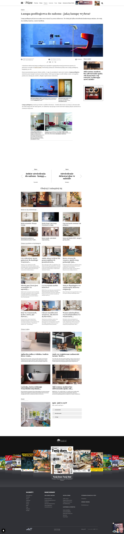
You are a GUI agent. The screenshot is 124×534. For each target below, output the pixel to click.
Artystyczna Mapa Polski (68, 3)
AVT (94, 529)
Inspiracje (28, 500)
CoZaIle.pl (47, 502)
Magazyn (28, 508)
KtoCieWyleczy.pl (84, 505)
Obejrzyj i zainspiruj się (51, 188)
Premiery (36, 3)
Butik (27, 505)
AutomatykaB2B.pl (67, 511)
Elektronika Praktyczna (67, 513)
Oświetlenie (79, 59)
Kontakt (27, 510)
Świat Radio (65, 516)
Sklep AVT (83, 529)
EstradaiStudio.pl (66, 503)
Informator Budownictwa (50, 503)
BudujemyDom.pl (48, 498)
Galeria (27, 502)
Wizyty (40, 3)
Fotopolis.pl (83, 498)
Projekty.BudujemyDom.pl (50, 500)
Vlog (27, 507)
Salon (23, 10)
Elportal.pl (65, 515)
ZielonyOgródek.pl (48, 505)
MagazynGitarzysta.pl (67, 500)
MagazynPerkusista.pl (67, 502)
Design (59, 3)
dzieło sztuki (38, 67)
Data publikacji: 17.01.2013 (55, 58)
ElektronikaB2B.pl (66, 510)
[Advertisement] (51, 150)
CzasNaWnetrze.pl (48, 507)
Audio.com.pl (65, 498)
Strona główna (29, 495)
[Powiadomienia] (3, 530)
